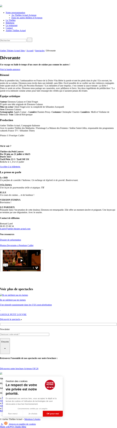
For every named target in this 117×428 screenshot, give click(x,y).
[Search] (29, 40)
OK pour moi (53, 413)
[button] (6, 423)
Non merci (12, 413)
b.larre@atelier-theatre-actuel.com (15, 229)
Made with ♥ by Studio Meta (13, 426)
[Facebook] (1, 414)
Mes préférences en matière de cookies (18, 424)
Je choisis (32, 413)
